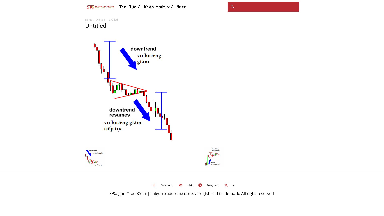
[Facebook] (154, 185)
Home (88, 19)
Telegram (212, 185)
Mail (189, 185)
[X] (226, 185)
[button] (232, 7)
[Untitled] (139, 143)
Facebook (167, 185)
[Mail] (180, 185)
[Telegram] (200, 185)
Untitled (100, 19)
